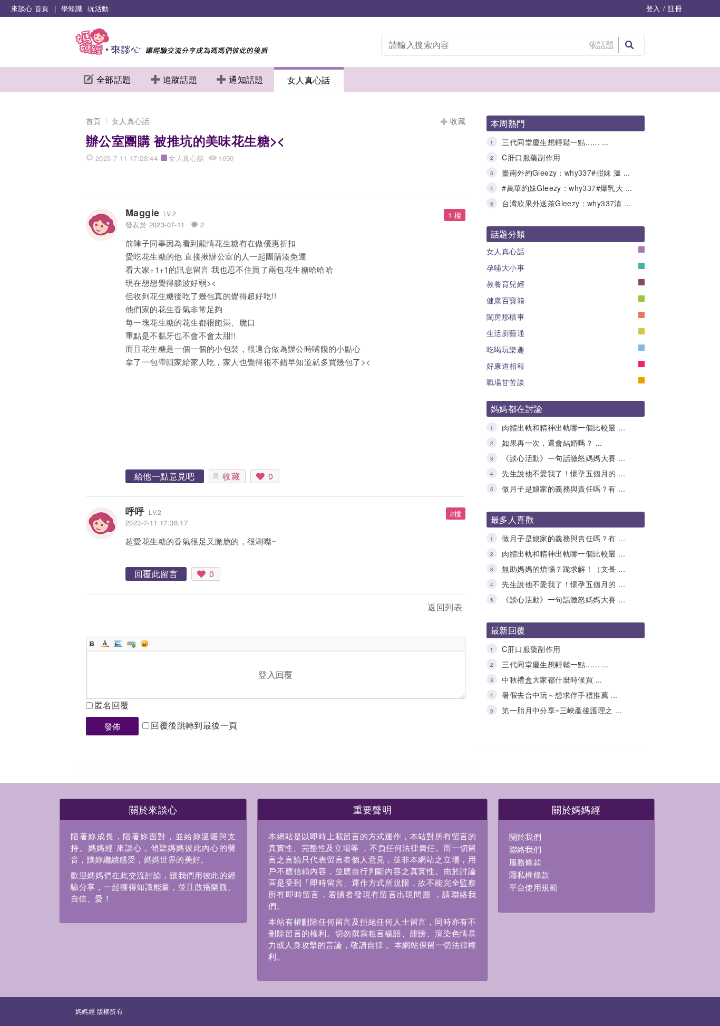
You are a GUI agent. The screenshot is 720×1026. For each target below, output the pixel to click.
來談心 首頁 (29, 8)
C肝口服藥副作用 (531, 157)
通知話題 (246, 79)
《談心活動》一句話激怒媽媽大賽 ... (563, 458)
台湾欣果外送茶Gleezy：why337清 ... (566, 203)
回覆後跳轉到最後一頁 (194, 725)
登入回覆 (275, 674)
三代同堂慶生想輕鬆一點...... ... (555, 142)
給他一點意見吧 (164, 476)
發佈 (112, 726)
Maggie (142, 212)
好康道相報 (505, 365)
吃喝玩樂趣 (505, 349)
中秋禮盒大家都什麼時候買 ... (552, 679)
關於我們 (525, 836)
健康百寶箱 (505, 300)
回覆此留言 (156, 574)
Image (118, 643)
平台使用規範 (533, 887)
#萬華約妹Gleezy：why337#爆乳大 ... (567, 188)
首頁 (93, 121)
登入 (653, 8)
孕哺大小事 (505, 267)
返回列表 (444, 607)
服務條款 (525, 861)
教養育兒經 (505, 284)
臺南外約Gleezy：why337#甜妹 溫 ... (566, 172)
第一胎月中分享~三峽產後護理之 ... (562, 710)
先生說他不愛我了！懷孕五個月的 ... (563, 473)
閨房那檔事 (505, 316)
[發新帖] (109, 609)
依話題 (602, 45)
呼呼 (135, 511)
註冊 (675, 8)
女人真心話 (308, 80)
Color (105, 643)
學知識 (71, 8)
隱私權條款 (529, 874)
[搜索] (629, 45)
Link (131, 643)
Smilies (144, 643)
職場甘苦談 (505, 382)
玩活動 (98, 8)
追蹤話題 (180, 79)
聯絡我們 (525, 849)
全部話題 (113, 79)
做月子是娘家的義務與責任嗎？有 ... (563, 488)
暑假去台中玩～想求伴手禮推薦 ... (559, 694)
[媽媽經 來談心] (171, 51)
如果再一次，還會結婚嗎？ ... (552, 442)
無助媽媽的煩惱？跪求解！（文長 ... (563, 568)
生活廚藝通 (505, 333)
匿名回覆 (111, 705)
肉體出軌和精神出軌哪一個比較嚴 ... (563, 427)
